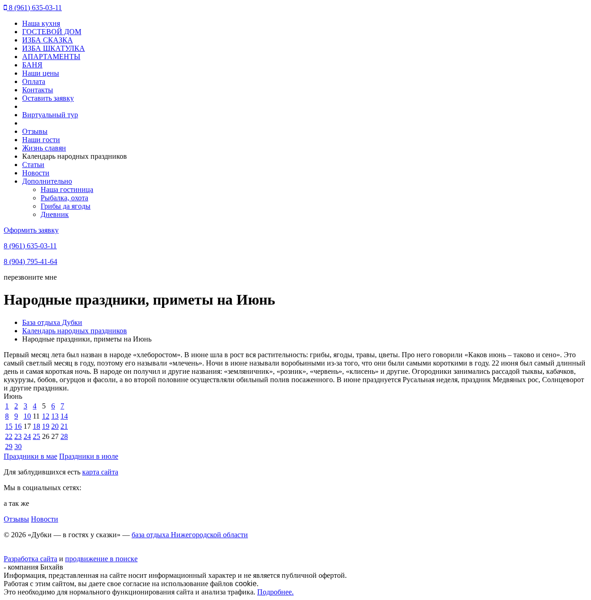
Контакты (37, 90)
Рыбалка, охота (64, 198)
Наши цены (40, 73)
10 (27, 416)
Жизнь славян (44, 148)
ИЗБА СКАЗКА (47, 40)
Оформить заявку (31, 230)
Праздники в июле (88, 456)
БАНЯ (32, 65)
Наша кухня (41, 23)
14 (64, 416)
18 (36, 426)
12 (45, 416)
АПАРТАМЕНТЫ (51, 56)
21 (64, 426)
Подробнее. (275, 592)
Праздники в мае (30, 456)
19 (45, 426)
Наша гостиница (67, 189)
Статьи (33, 164)
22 (8, 436)
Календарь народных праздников (74, 331)
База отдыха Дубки (52, 322)
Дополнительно (47, 181)
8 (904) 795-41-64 (30, 261)
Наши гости (41, 140)
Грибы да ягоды (65, 206)
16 (18, 426)
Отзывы (35, 131)
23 (18, 436)
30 (18, 446)
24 (27, 436)
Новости (35, 173)
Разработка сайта (30, 559)
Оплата (33, 81)
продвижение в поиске (101, 559)
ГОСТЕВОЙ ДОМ (51, 32)
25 (36, 436)
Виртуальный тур (50, 115)
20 (55, 426)
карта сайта (100, 472)
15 (8, 426)
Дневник (55, 214)
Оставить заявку (48, 98)
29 (8, 446)
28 (64, 436)
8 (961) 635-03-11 (34, 8)
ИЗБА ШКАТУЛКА (53, 48)
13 (55, 416)
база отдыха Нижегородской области (190, 535)
